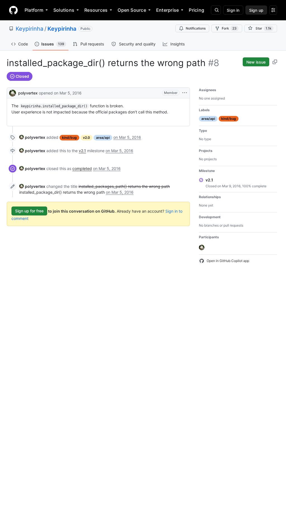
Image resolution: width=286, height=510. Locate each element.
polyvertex (28, 93)
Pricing (196, 10)
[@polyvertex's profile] (12, 92)
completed (82, 168)
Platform (34, 10)
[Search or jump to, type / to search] (216, 10)
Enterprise (167, 10)
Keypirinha (29, 28)
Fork (229, 28)
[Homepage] (13, 10)
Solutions (63, 10)
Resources (96, 10)
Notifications (196, 28)
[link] (32, 137)
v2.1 (82, 150)
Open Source (132, 10)
